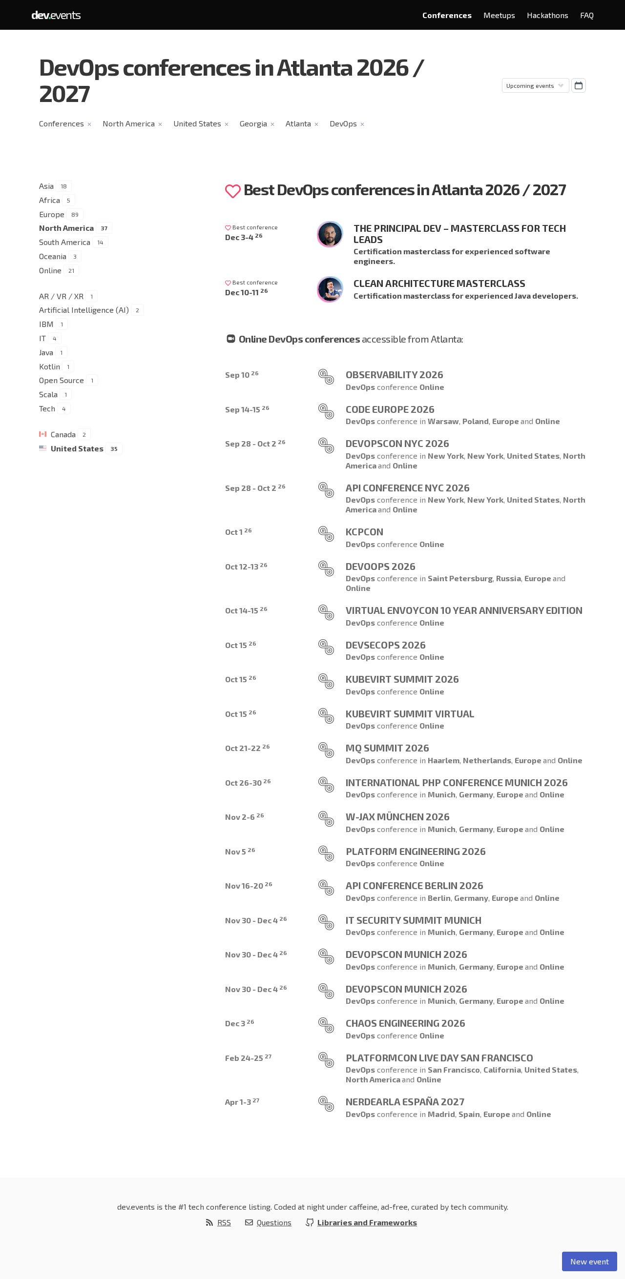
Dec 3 (239, 1023)
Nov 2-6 (244, 816)
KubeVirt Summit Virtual (410, 713)
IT (42, 338)
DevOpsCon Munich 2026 (406, 954)
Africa (49, 199)
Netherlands (487, 760)
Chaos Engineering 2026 (405, 1023)
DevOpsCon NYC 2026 (397, 443)
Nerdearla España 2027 (405, 1101)
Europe (51, 214)
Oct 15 (240, 645)
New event (589, 1261)
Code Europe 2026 (390, 409)
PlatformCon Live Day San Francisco (439, 1057)
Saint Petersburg (460, 578)
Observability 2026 (394, 374)
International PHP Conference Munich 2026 (457, 782)
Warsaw (443, 421)
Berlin (439, 897)
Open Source (61, 380)
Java (46, 352)
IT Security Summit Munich (413, 920)
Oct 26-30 (248, 782)
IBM (46, 323)
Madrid (441, 1113)
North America (129, 123)
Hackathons (547, 15)
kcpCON (364, 531)
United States (197, 123)
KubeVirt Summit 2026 (402, 679)
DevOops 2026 (381, 566)
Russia (508, 578)
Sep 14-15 (247, 409)
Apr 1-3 (242, 1101)
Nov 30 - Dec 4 (256, 920)
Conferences (447, 15)
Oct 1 (238, 531)
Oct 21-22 (247, 747)
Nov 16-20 (248, 885)
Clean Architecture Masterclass (439, 283)
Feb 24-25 (248, 1057)
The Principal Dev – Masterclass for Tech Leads (460, 233)
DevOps (343, 123)
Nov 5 (240, 851)
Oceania (52, 256)
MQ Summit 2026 (387, 747)
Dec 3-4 (244, 237)
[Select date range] (578, 85)
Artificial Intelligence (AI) (84, 309)
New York (446, 455)
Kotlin (49, 366)
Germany (476, 794)
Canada (63, 434)
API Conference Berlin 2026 (414, 885)
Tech (47, 408)
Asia (46, 185)
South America (64, 241)
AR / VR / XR (61, 296)
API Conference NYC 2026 (408, 487)
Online (50, 270)
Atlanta (298, 123)
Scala (48, 394)
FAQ (587, 15)
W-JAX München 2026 (398, 816)
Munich (442, 794)
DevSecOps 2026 (386, 644)
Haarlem (443, 760)
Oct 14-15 (246, 610)
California (502, 1069)
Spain (469, 1113)
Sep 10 (242, 374)
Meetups (499, 15)
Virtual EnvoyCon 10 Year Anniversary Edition (464, 610)
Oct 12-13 (246, 566)
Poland (475, 421)
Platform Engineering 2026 (416, 851)
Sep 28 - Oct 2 (255, 443)
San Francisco (454, 1069)
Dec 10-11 (246, 292)
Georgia (253, 123)
